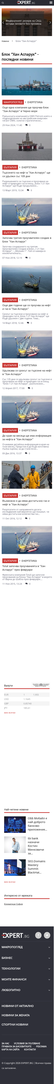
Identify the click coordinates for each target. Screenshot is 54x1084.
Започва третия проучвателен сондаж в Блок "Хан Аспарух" (26, 239)
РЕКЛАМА (41, 1046)
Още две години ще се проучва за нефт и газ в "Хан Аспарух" (26, 307)
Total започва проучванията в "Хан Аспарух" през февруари (23, 567)
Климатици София (13, 904)
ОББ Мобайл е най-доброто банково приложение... (37, 823)
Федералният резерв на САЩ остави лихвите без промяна (23, 22)
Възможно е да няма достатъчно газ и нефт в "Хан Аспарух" (26, 502)
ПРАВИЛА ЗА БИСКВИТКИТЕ (16, 1046)
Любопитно (11, 990)
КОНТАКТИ (30, 1049)
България (10, 167)
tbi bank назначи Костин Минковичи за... (36, 845)
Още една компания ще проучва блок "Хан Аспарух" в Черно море (25, 109)
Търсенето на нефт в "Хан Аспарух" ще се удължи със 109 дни (26, 174)
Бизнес (7, 958)
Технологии (11, 968)
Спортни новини (15, 1024)
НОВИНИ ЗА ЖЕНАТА (16, 1015)
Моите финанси (14, 979)
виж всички (9, 882)
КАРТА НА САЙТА (10, 1049)
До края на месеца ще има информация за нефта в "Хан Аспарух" (26, 437)
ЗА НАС (5, 1043)
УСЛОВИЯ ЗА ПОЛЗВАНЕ (27, 1043)
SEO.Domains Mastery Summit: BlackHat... (36, 866)
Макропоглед (13, 102)
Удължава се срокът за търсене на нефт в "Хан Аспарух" (27, 372)
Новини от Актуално (18, 1006)
